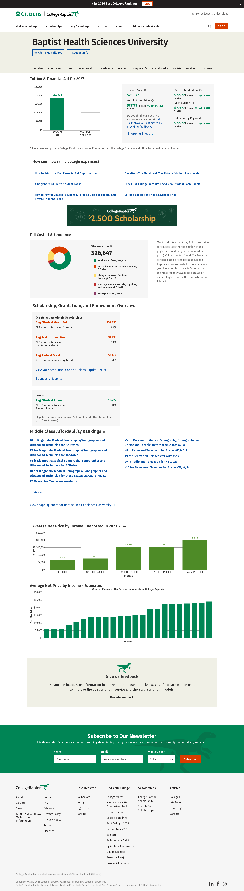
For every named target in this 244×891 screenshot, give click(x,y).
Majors (122, 68)
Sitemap (49, 808)
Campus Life (139, 68)
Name (57, 751)
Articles (103, 26)
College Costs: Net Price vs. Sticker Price (150, 194)
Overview (37, 68)
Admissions (55, 68)
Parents (81, 813)
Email (104, 751)
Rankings (192, 68)
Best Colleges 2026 (117, 823)
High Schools (84, 808)
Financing (176, 808)
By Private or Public (118, 840)
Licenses (49, 831)
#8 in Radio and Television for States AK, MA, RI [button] (156, 450)
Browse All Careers (117, 863)
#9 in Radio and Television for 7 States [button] (150, 462)
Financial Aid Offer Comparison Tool (117, 804)
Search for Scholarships (146, 808)
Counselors (83, 797)
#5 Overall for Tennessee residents (53, 481)
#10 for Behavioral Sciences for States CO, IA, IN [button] (156, 467)
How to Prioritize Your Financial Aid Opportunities (66, 173)
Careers (207, 68)
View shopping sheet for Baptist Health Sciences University (70, 505)
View (147, 3)
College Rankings (116, 817)
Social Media (160, 68)
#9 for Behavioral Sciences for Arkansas (151, 456)
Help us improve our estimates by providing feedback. (144, 123)
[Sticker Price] (145, 90)
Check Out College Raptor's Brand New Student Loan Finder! (162, 184)
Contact (48, 797)
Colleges (82, 802)
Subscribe (190, 759)
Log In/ (150, 106)
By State (111, 834)
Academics (106, 68)
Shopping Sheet (139, 133)
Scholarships (54, 26)
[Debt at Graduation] (200, 90)
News (19, 808)
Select (154, 759)
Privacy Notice (52, 819)
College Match (114, 797)
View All (38, 492)
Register (158, 106)
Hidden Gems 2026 (117, 829)
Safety (177, 68)
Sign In (221, 25)
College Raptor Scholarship (147, 798)
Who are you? (156, 751)
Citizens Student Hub (145, 26)
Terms (47, 825)
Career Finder (114, 812)
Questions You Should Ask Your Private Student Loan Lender (162, 173)
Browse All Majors (117, 857)
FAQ (46, 802)
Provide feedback (122, 697)
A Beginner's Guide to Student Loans (58, 184)
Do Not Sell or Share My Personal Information (28, 817)
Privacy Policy (52, 814)
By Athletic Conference (120, 846)
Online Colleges (115, 851)
